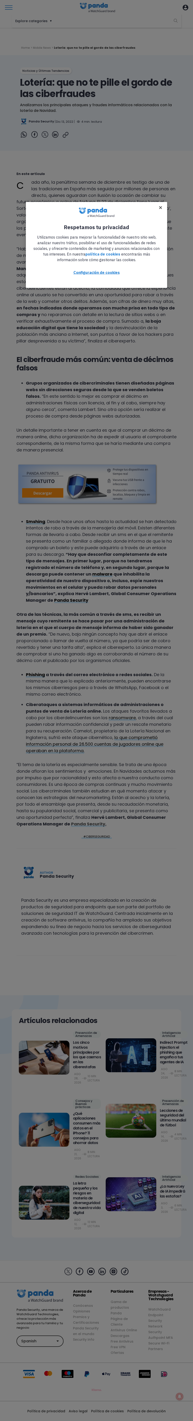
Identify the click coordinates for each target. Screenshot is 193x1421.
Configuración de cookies (96, 272)
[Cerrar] (160, 208)
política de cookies (102, 254)
